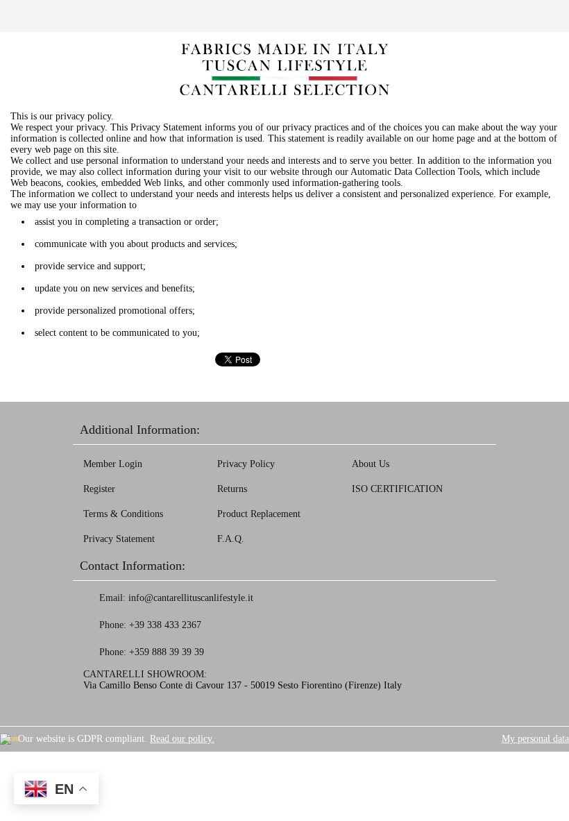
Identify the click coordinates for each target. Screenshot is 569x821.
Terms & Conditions (123, 514)
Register (99, 489)
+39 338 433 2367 (165, 625)
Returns (232, 489)
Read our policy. (182, 739)
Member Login (112, 464)
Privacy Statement (119, 539)
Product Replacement (258, 514)
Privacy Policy (246, 464)
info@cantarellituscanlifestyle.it (190, 598)
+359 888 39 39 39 (166, 652)
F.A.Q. (230, 539)
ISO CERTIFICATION (397, 489)
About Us (370, 464)
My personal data (535, 739)
